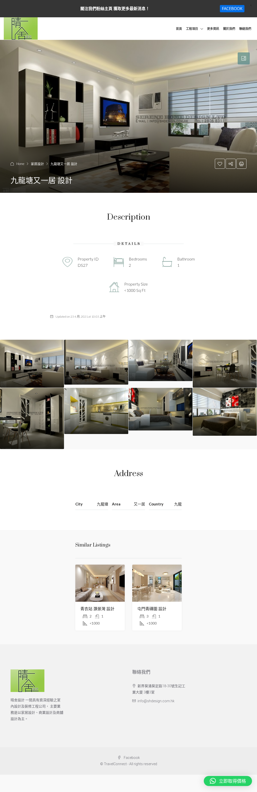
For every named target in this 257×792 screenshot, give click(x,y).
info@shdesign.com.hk (156, 701)
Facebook (131, 758)
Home (20, 164)
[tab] (244, 58)
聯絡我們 (245, 29)
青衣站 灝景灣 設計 (97, 609)
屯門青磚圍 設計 (151, 609)
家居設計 (37, 164)
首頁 (179, 29)
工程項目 (192, 29)
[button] (228, 781)
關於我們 (229, 29)
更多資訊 (213, 29)
